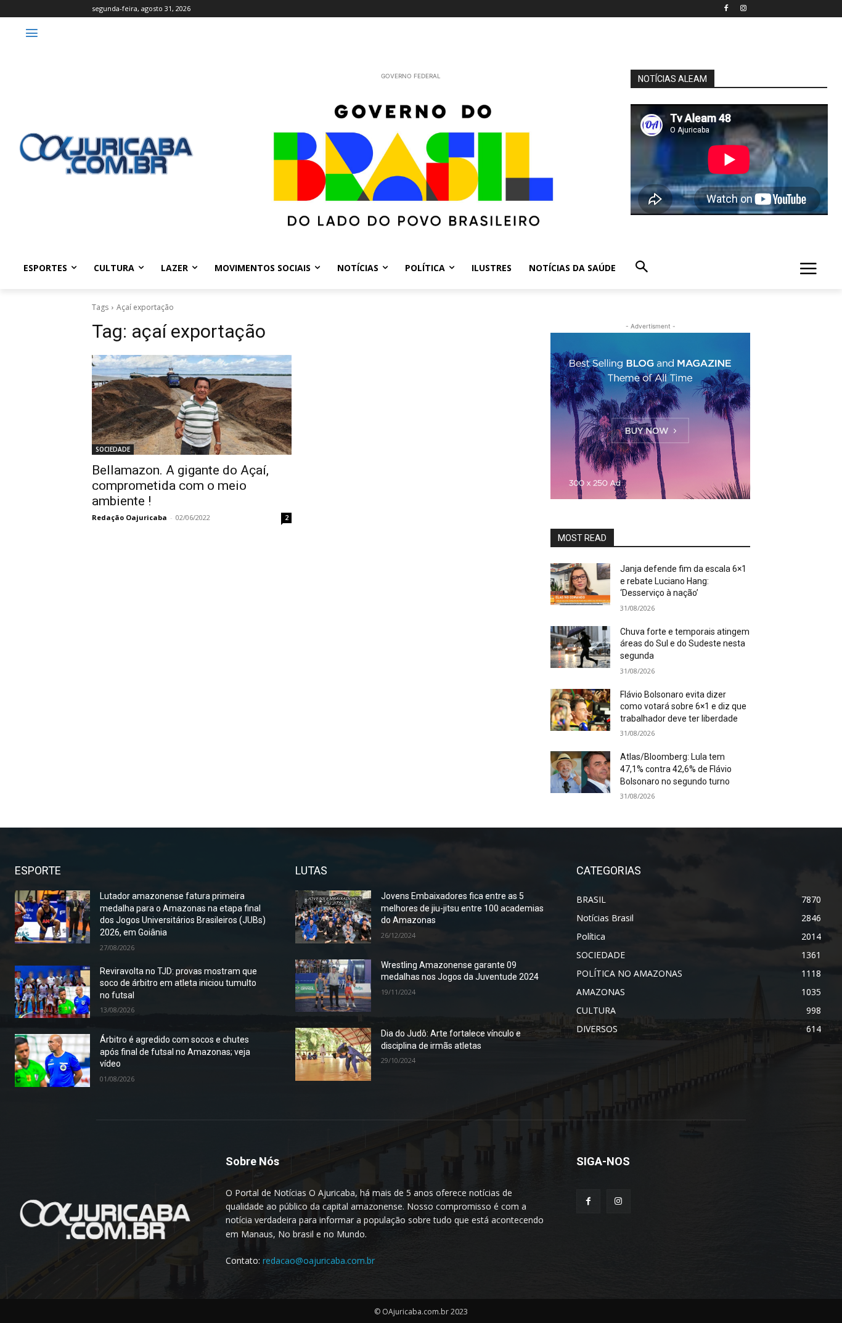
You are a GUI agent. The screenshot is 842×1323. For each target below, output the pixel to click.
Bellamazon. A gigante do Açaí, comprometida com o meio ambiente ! (180, 485)
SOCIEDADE (113, 449)
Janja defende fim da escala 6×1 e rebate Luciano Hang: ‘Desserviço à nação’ (683, 581)
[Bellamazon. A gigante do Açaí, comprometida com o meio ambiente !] (192, 405)
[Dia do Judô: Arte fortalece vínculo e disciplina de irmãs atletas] (332, 1054)
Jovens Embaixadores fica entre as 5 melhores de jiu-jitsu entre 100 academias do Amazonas (462, 908)
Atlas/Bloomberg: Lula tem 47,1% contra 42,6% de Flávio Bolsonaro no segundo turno (676, 769)
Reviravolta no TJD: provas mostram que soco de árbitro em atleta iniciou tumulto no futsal (178, 983)
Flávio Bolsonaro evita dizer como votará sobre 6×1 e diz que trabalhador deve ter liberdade (683, 706)
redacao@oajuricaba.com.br (319, 1260)
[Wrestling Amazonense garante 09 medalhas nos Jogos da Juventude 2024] (332, 985)
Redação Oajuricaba (129, 517)
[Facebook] (726, 9)
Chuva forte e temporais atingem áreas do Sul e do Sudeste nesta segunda (685, 644)
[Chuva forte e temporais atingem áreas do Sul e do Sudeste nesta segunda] (580, 647)
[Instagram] (743, 9)
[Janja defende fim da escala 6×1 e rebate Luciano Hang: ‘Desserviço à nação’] (580, 584)
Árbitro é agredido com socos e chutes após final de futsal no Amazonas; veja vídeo (175, 1052)
